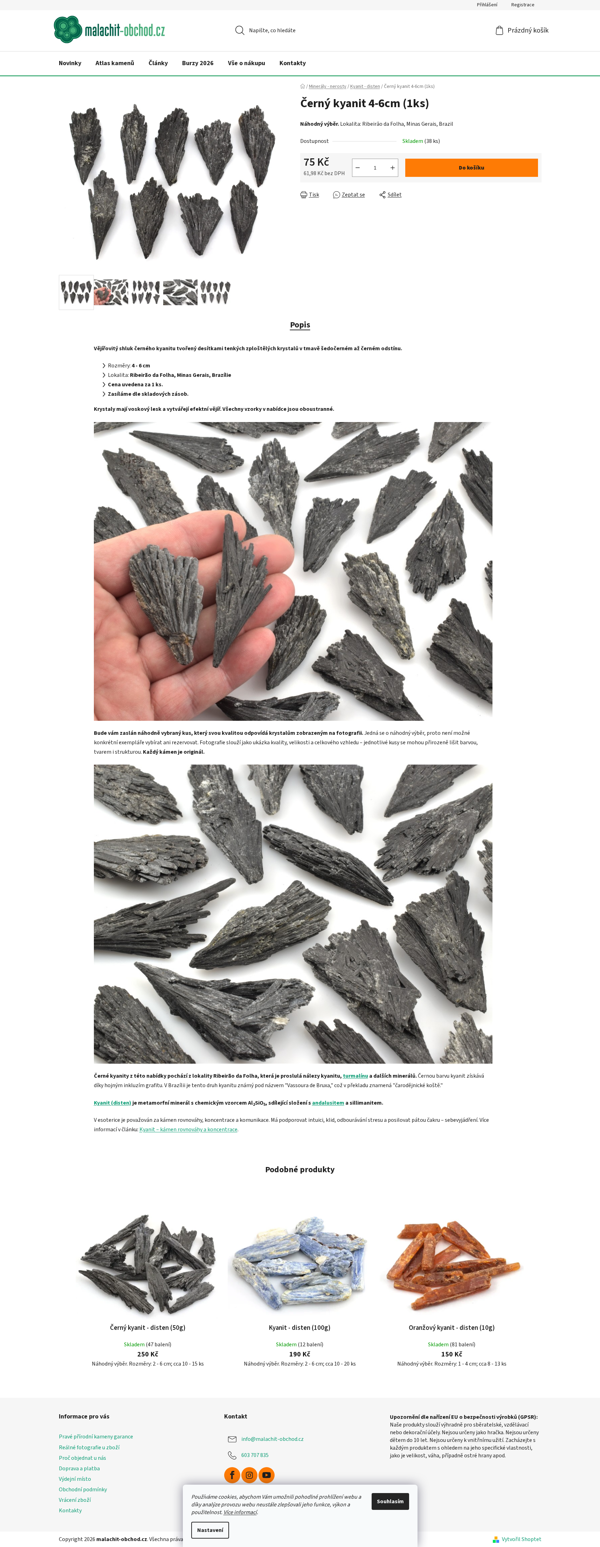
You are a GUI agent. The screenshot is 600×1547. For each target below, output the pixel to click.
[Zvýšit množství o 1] (392, 168)
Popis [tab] (300, 325)
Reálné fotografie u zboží (89, 1447)
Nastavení (210, 1530)
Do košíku (471, 168)
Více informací (240, 1512)
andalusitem (328, 1103)
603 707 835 (255, 1455)
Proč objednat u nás (82, 1458)
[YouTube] (266, 1475)
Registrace (523, 4)
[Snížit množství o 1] (357, 168)
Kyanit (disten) (112, 1103)
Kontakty (70, 1510)
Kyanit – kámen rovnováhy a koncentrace (188, 1129)
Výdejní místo (75, 1479)
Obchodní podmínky (83, 1489)
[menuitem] (70, 63)
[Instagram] (249, 1475)
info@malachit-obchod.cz (272, 1439)
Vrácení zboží (75, 1500)
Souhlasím (390, 1501)
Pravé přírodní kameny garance (96, 1437)
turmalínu (355, 1076)
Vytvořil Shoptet (522, 1539)
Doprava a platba (79, 1468)
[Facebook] (232, 1475)
